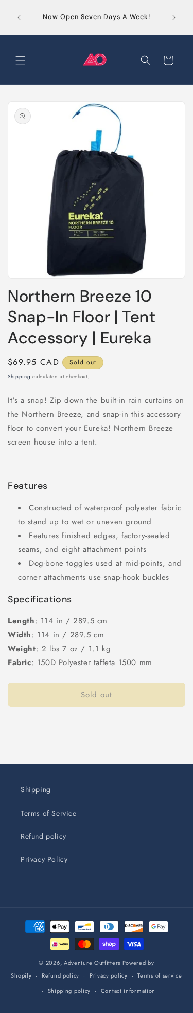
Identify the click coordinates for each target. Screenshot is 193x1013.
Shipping (19, 376)
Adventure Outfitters (92, 963)
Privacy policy (109, 975)
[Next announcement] (174, 17)
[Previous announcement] (19, 17)
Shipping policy (69, 991)
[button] (20, 60)
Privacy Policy (44, 859)
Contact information (128, 991)
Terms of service (159, 975)
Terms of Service (49, 813)
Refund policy (43, 836)
